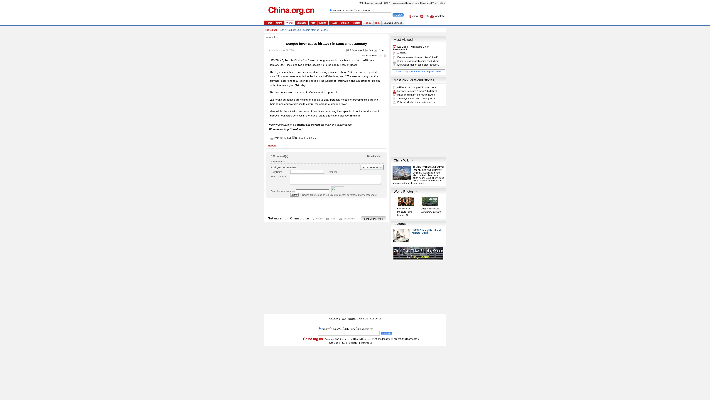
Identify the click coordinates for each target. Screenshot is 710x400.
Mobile (319, 218)
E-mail (382, 50)
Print (371, 50)
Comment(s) (357, 50)
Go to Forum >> (375, 156)
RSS (333, 218)
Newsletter (349, 218)
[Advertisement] (326, 205)
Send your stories (373, 219)
